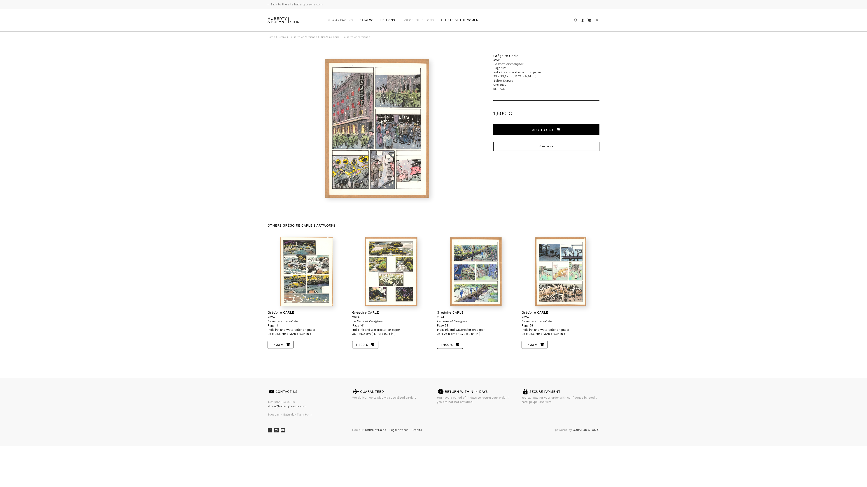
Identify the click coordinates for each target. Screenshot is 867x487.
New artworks (340, 20)
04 (285, 357)
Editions (387, 20)
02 (276, 357)
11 (303, 357)
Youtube (283, 430)
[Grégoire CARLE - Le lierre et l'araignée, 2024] (306, 272)
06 (294, 357)
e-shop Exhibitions (418, 20)
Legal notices (399, 430)
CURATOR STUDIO (586, 430)
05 (289, 357)
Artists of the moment (460, 20)
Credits (417, 430)
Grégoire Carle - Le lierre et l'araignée (345, 37)
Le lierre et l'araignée (303, 37)
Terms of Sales (375, 430)
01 (271, 357)
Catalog (366, 20)
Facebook (270, 430)
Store (282, 37)
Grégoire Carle (505, 56)
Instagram (276, 430)
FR (596, 20)
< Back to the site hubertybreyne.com (295, 4)
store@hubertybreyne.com (287, 406)
